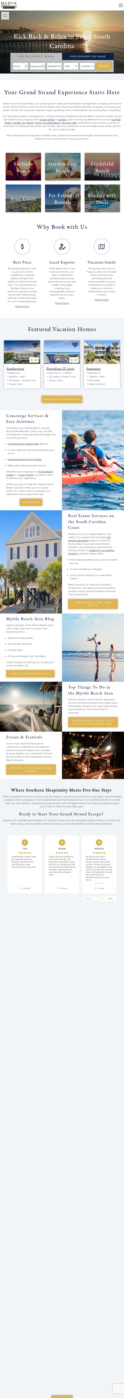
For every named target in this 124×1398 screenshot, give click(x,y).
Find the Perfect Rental (36, 56)
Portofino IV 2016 (60, 369)
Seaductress (15, 369)
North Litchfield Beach (48, 122)
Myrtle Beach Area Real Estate (93, 604)
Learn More (31, 502)
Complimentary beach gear (23, 443)
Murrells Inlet (69, 122)
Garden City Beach (23, 122)
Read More (22, 306)
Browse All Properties (62, 399)
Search (103, 66)
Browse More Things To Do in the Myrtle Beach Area (93, 722)
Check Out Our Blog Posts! (30, 673)
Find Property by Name (88, 56)
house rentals (47, 119)
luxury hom (25, 474)
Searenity (93, 369)
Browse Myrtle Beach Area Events (31, 769)
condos (62, 119)
